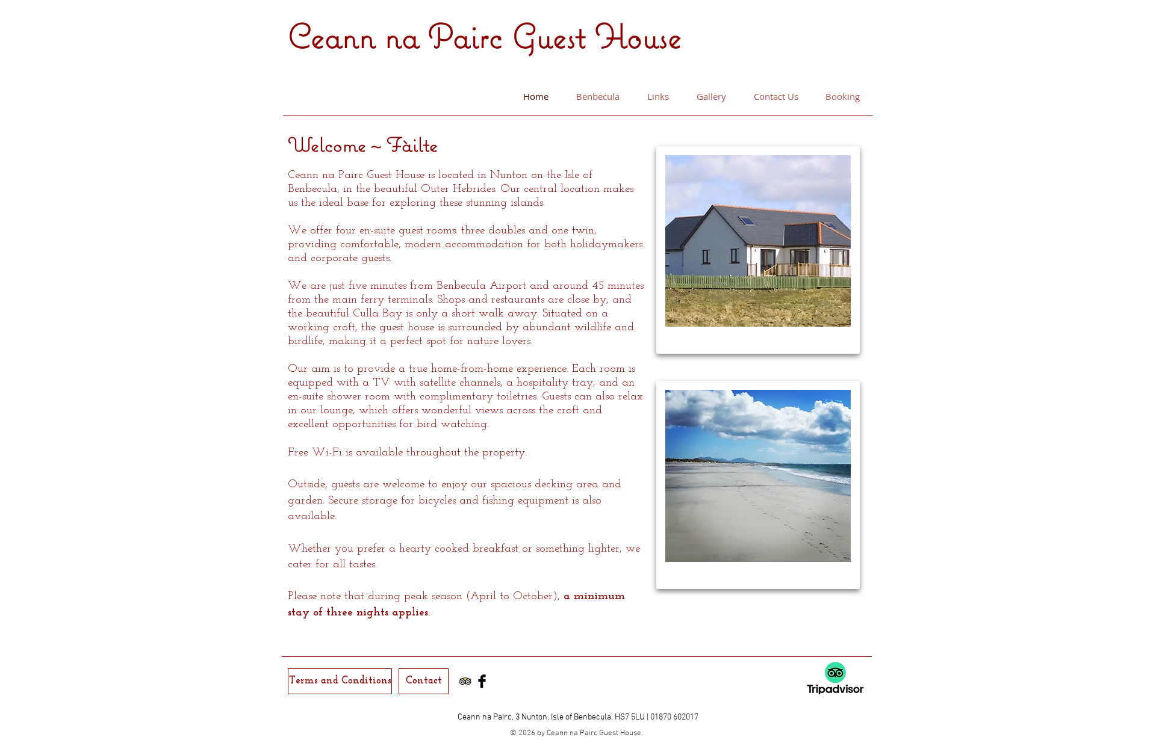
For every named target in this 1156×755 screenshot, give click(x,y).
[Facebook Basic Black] (482, 681)
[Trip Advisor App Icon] (465, 681)
